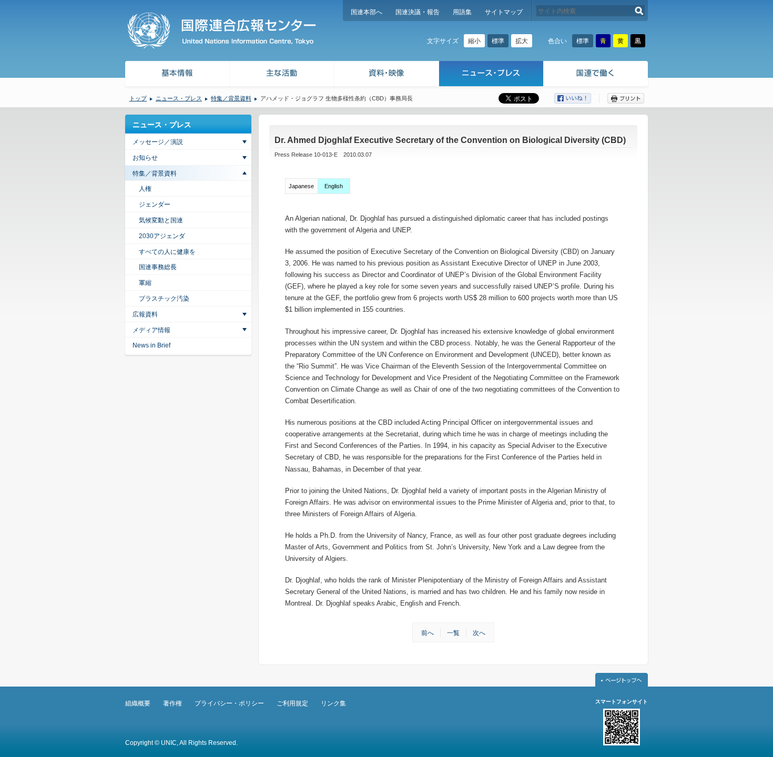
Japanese (301, 186)
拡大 (521, 41)
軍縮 (145, 283)
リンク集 (333, 703)
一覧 (453, 633)
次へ (479, 633)
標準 (498, 41)
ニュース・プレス (491, 74)
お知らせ (145, 157)
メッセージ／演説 (158, 142)
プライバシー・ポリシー (229, 703)
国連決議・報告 (417, 12)
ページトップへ (621, 680)
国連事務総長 (158, 267)
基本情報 (177, 74)
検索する (639, 10)
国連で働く (596, 74)
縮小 (474, 41)
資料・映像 (386, 74)
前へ (427, 633)
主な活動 (282, 74)
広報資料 (145, 314)
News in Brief (151, 345)
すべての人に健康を (167, 251)
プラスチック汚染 (164, 298)
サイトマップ (504, 12)
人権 (145, 188)
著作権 (172, 703)
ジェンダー (154, 204)
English (333, 186)
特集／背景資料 (231, 98)
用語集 (462, 12)
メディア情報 (151, 330)
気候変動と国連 (161, 220)
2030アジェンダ (162, 236)
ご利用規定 (292, 703)
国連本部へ (366, 12)
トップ (138, 98)
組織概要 (137, 703)
